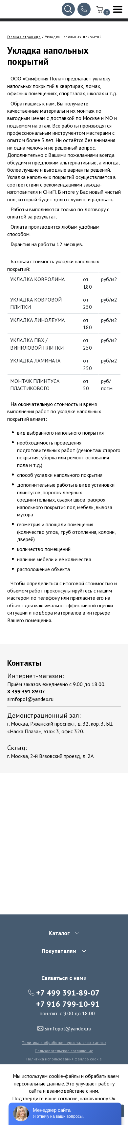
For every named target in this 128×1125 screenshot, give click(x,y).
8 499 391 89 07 (26, 691)
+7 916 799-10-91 (68, 1004)
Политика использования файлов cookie (64, 1058)
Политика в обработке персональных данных (64, 1042)
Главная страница (24, 37)
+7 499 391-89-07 (68, 993)
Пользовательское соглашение (64, 1050)
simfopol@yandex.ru (30, 699)
